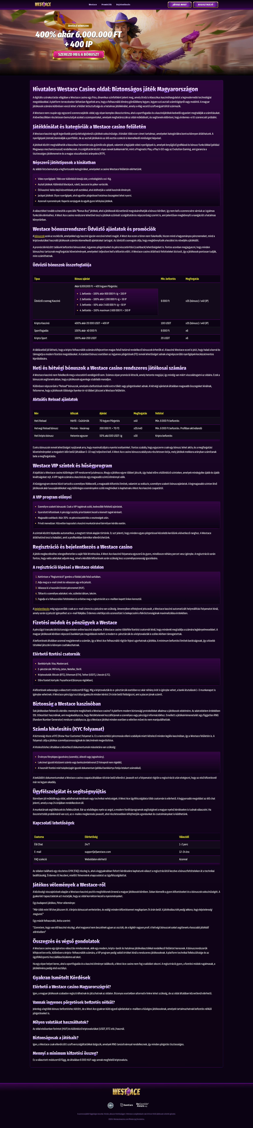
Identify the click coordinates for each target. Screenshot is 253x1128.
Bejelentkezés (123, 4)
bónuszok (40, 236)
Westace (93, 4)
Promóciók (107, 4)
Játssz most (180, 4)
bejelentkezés (42, 609)
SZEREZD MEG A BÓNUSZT (78, 54)
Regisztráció (206, 4)
